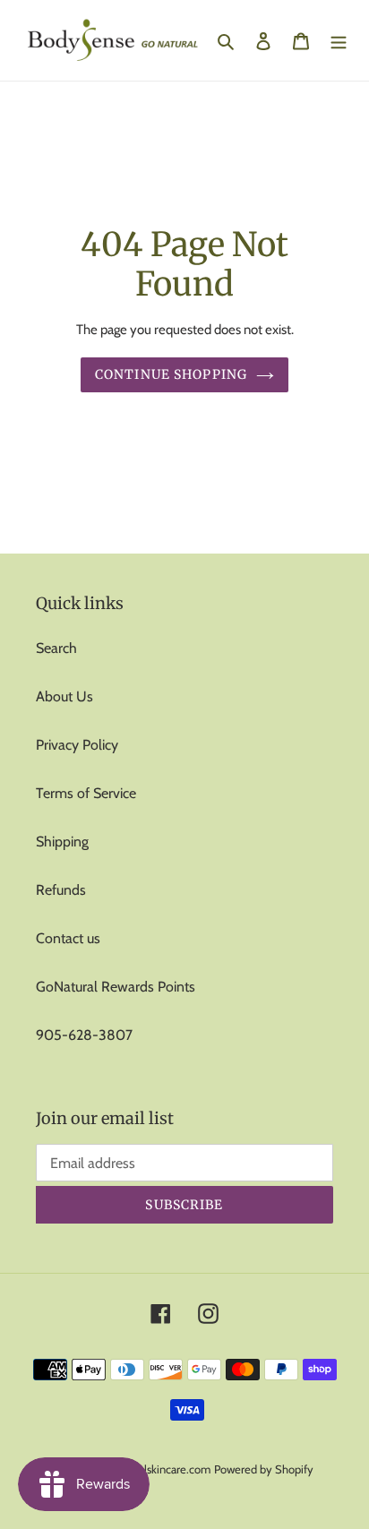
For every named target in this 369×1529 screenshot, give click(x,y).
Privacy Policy (77, 744)
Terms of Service (86, 793)
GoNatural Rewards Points (115, 986)
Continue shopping (171, 374)
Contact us (68, 938)
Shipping (62, 841)
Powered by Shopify (263, 1469)
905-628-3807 (84, 1035)
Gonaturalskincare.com (154, 1469)
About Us (64, 696)
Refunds (61, 889)
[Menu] (338, 40)
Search (56, 648)
